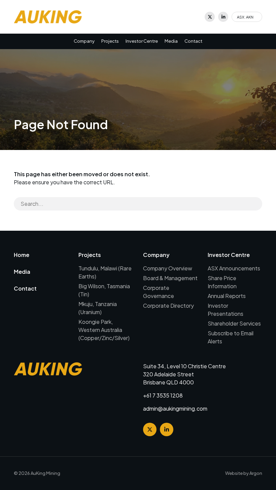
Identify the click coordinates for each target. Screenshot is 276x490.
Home (21, 254)
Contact (193, 41)
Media (171, 41)
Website (234, 473)
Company (84, 41)
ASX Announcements (234, 268)
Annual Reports (227, 295)
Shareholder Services (234, 323)
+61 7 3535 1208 (163, 395)
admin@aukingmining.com (175, 408)
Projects (110, 41)
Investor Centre (142, 41)
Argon (255, 473)
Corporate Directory (168, 305)
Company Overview (167, 268)
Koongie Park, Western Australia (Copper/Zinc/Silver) (104, 329)
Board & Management (170, 277)
